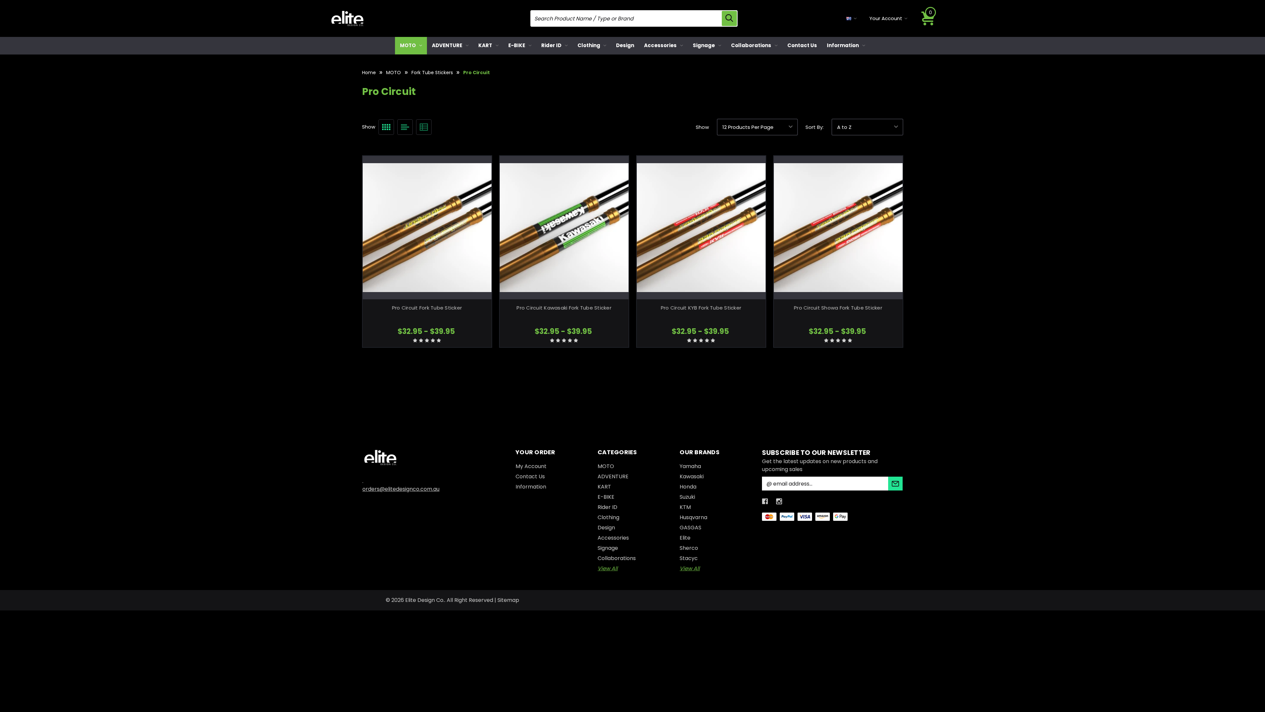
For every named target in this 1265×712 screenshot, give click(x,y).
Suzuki (687, 497)
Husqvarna (693, 517)
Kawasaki (692, 476)
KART (485, 45)
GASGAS (690, 527)
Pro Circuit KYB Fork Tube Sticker (701, 307)
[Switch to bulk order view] (424, 127)
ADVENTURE (447, 45)
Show (702, 127)
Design (625, 45)
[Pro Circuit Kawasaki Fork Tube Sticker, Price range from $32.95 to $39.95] (564, 227)
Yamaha (690, 466)
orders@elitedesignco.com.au (400, 489)
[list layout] (405, 127)
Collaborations (751, 45)
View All (608, 568)
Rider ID (551, 45)
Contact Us (802, 45)
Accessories (660, 45)
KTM (685, 507)
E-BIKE (516, 45)
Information (843, 45)
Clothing (588, 45)
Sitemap (508, 600)
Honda (688, 486)
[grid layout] (386, 127)
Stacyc (689, 558)
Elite (685, 538)
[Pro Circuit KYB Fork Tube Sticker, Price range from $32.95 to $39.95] (701, 227)
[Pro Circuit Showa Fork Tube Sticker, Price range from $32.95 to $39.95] (838, 227)
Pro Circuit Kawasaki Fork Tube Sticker (564, 307)
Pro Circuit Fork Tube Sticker (427, 307)
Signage (704, 45)
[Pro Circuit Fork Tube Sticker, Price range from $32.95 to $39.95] (427, 227)
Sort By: (814, 127)
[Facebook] (765, 501)
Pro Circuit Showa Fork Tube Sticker (838, 307)
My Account (531, 466)
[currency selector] (851, 18)
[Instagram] (779, 501)
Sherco (689, 548)
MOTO (408, 45)
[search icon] (729, 18)
